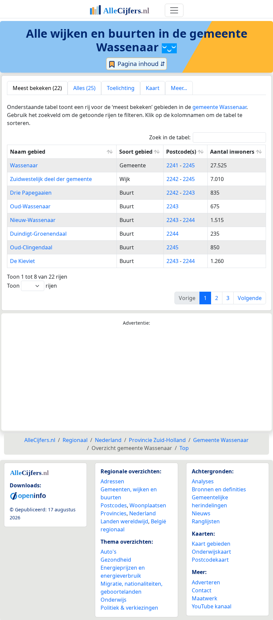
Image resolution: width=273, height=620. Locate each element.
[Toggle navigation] (174, 10)
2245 (189, 165)
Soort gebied (135, 151)
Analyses (203, 481)
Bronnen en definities (219, 489)
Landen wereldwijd (124, 521)
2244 (189, 220)
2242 (172, 179)
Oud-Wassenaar (30, 206)
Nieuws (201, 513)
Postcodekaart (210, 559)
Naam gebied (27, 151)
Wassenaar (24, 165)
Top (184, 448)
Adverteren (206, 582)
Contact (201, 590)
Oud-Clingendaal (31, 247)
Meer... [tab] (179, 88)
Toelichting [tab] (121, 88)
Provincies (114, 513)
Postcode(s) (181, 151)
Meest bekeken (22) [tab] (37, 88)
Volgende (250, 298)
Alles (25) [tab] (84, 88)
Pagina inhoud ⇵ (140, 64)
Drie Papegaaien (31, 192)
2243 (189, 192)
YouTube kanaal (211, 606)
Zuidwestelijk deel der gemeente (51, 179)
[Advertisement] (136, 378)
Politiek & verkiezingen (129, 607)
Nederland (142, 513)
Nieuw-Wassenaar (33, 220)
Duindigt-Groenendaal (38, 233)
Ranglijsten (206, 521)
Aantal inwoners (232, 151)
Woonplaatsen (148, 505)
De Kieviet (22, 261)
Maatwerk (204, 598)
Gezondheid (116, 559)
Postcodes (114, 505)
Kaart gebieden (211, 543)
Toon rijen (32, 285)
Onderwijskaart (211, 551)
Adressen (112, 481)
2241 (172, 165)
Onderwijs (114, 599)
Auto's (109, 551)
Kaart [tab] (152, 88)
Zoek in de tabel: (169, 137)
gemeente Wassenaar (219, 107)
